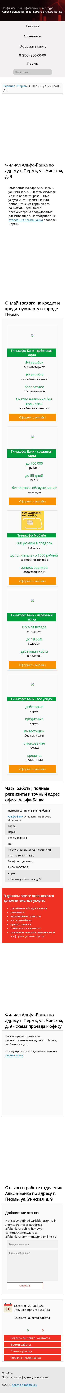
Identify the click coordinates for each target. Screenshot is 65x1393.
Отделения (33, 36)
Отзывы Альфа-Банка (26, 1358)
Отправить (25, 1285)
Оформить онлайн (32, 417)
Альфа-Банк (15, 816)
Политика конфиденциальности (25, 1377)
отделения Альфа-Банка (25, 220)
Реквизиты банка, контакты (30, 1338)
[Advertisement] (32, 126)
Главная (33, 26)
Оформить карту (32, 46)
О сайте (7, 1373)
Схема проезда (21, 1351)
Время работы (21, 1345)
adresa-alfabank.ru (24, 1385)
